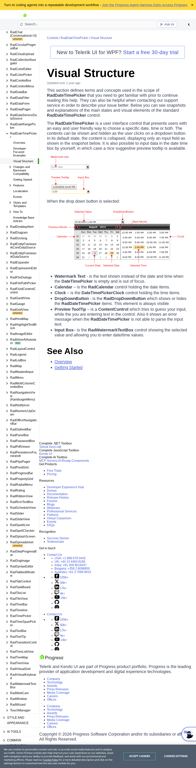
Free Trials (54, 470)
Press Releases (58, 689)
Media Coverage (58, 692)
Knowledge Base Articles (23, 219)
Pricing (51, 474)
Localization (20, 191)
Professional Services (62, 511)
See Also (65, 351)
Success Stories (58, 538)
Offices (51, 699)
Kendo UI (45, 453)
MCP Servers (48, 460)
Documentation (57, 494)
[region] (98, 756)
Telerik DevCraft (50, 446)
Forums (52, 501)
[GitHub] (57, 603)
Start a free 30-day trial (150, 52)
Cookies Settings (176, 756)
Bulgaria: (72, 568)
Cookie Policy (50, 759)
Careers (52, 696)
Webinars (53, 508)
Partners (52, 514)
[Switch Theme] (189, 24)
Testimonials (55, 541)
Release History (58, 497)
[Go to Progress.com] (51, 659)
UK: (70, 561)
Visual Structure (23, 161)
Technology (55, 682)
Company (53, 678)
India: (71, 565)
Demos (52, 490)
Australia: (73, 572)
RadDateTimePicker (74, 38)
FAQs (51, 525)
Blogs (51, 504)
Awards (52, 685)
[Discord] (57, 607)
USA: (70, 558)
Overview (19, 142)
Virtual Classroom (59, 518)
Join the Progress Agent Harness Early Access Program (144, 5)
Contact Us (54, 554)
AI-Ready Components (73, 460)
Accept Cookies (139, 756)
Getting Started (22, 179)
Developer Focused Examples (19, 152)
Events (17, 196)
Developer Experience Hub (65, 487)
